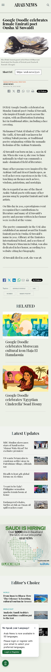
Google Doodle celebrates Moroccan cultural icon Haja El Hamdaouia (21, 348)
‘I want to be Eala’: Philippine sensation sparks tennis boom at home (15, 490)
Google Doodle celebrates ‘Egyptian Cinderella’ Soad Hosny (23, 399)
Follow (43, 91)
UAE (34, 288)
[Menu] (3, 4)
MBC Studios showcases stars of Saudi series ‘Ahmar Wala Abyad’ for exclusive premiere (15, 446)
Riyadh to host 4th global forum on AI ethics (16, 475)
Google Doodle (19, 288)
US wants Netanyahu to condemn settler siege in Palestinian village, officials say (17, 462)
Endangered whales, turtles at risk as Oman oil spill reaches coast (17, 505)
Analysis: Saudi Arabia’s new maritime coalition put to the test (17, 615)
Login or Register (11, 652)
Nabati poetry (25, 293)
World (6, 592)
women (9, 293)
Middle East (8, 609)
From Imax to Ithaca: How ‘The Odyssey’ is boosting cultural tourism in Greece (17, 598)
